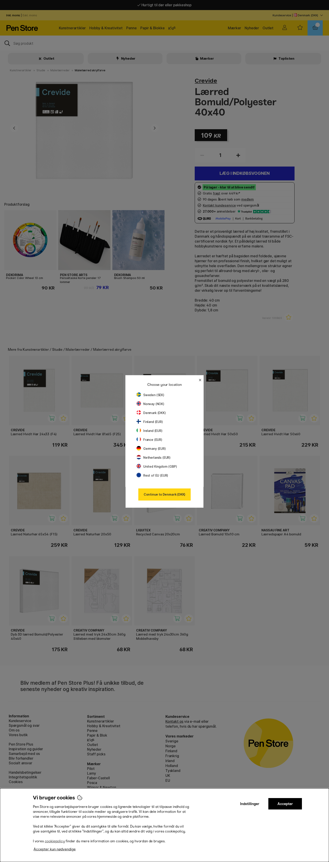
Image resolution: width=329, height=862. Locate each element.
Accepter (285, 804)
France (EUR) (152, 440)
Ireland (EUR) (152, 431)
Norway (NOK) (153, 404)
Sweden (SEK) (153, 395)
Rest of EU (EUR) (155, 475)
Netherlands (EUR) (157, 457)
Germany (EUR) (154, 448)
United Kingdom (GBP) (160, 466)
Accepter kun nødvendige (55, 849)
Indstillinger (249, 804)
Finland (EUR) (153, 422)
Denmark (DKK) (154, 413)
